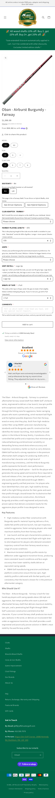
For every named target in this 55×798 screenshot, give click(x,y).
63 (14, 145)
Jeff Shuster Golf (17, 785)
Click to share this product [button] (15, 134)
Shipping (4, 124)
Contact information (16, 789)
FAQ (6, 694)
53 (6, 145)
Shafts (7, 648)
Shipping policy (30, 789)
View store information (14, 340)
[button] (5, 17)
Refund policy (43, 785)
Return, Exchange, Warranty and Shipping (22, 699)
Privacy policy (28, 792)
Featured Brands (12, 705)
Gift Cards (9, 711)
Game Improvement (13, 665)
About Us (9, 683)
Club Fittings (10, 671)
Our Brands (9, 677)
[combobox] (27, 221)
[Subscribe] (40, 755)
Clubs (7, 642)
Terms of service (43, 789)
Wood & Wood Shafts (13, 654)
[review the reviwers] (45, 365)
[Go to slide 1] (25, 383)
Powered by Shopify (30, 785)
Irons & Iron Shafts (13, 660)
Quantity (5, 171)
